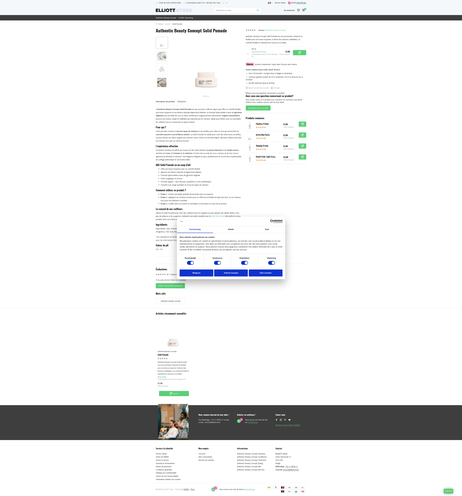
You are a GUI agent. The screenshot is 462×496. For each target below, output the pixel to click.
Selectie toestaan (231, 273)
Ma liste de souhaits (206, 460)
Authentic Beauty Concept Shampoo (251, 454)
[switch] (217, 263)
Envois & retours (162, 460)
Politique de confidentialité (166, 473)
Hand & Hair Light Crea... (266, 156)
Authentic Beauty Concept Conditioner (252, 457)
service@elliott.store (291, 470)
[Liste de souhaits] (298, 10)
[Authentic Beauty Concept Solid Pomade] (173, 335)
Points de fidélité (162, 457)
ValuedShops (301, 3)
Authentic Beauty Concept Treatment (251, 460)
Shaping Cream (262, 145)
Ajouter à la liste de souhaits (258, 88)
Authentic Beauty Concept (166, 18)
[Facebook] (276, 420)
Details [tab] (231, 229)
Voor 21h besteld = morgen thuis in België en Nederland (270, 73)
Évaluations (181, 101)
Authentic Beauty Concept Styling (250, 463)
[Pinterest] (285, 420)
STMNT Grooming (186, 18)
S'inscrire (202, 454)
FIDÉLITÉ (448, 491)
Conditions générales (164, 470)
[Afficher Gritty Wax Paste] (250, 136)
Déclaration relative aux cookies (168, 479)
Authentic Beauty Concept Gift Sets (250, 470)
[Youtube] (289, 420)
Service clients (280, 3)
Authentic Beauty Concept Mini (249, 466)
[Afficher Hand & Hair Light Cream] (250, 158)
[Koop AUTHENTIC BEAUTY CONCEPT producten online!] (174, 10)
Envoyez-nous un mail (258, 108)
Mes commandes (205, 457)
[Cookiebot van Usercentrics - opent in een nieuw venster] (271, 221)
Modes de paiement (163, 466)
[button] (204, 96)
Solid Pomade (163, 355)
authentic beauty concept (170, 301)
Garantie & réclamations (165, 463)
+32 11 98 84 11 (291, 466)
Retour (161, 24)
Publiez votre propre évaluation (170, 286)
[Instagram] (281, 420)
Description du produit (165, 101)
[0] (303, 10)
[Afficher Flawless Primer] (250, 125)
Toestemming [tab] (195, 229)
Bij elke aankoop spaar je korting (261, 83)
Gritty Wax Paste (263, 134)
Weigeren (196, 273)
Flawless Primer (262, 123)
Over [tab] (267, 229)
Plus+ (193, 489)
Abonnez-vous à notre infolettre (288, 425)
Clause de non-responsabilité (167, 476)
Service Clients (161, 454)
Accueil (167, 24)
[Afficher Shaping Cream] (250, 147)
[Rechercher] (258, 10)
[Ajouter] (302, 124)
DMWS (186, 489)
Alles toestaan (266, 273)
